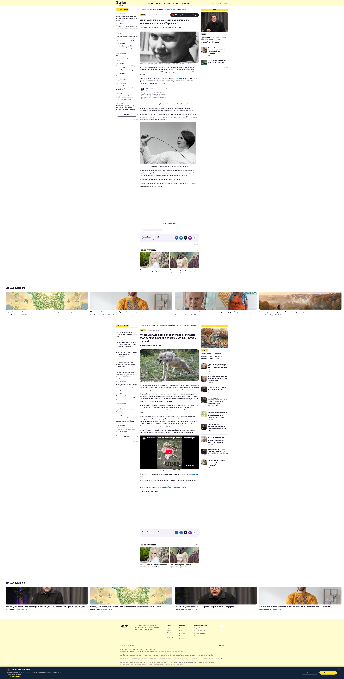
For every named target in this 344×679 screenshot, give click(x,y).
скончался (155, 183)
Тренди (158, 3)
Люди (151, 3)
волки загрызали (192, 474)
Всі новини (127, 114)
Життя (146, 9)
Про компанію (183, 636)
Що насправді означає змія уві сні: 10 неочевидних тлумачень (217, 62)
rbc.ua (225, 3)
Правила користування (201, 630)
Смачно (176, 3)
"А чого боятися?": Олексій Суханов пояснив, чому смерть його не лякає (125, 364)
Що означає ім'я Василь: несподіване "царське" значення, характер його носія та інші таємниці (126, 312)
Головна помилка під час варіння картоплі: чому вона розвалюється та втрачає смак (127, 28)
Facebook (178, 78)
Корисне (167, 3)
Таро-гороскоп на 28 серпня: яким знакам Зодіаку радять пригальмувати (126, 354)
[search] (213, 3)
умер (157, 179)
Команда (182, 633)
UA (216, 3)
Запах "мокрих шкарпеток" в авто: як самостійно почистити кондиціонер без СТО (126, 78)
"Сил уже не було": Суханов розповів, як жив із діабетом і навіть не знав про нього (125, 98)
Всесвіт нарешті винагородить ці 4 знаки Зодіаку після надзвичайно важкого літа (126, 18)
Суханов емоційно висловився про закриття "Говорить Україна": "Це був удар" (213, 40)
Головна (142, 9)
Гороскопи (185, 3)
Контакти (182, 630)
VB (190, 237)
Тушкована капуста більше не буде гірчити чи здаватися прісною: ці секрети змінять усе (126, 108)
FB (176, 237)
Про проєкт (182, 628)
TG (181, 237)
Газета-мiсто (186, 390)
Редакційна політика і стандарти (204, 628)
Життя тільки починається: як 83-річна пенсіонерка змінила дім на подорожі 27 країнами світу (211, 312)
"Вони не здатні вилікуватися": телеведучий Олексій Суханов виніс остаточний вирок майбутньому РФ (125, 375)
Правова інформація (200, 633)
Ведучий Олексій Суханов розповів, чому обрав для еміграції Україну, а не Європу (125, 420)
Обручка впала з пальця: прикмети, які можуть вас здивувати (124, 58)
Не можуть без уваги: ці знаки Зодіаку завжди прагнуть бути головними (125, 88)
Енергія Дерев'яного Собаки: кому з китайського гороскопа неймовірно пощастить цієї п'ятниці (43, 312)
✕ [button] (339, 669)
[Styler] (121, 3)
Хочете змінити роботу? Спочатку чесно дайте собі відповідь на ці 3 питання (126, 48)
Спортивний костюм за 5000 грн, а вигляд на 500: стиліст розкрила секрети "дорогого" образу (126, 68)
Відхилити (310, 672)
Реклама (182, 638)
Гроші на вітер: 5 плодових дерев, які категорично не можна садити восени (126, 334)
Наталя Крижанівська (96, 314)
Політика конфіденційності (202, 636)
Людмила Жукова (10, 314)
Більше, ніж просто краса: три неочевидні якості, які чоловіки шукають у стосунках (216, 50)
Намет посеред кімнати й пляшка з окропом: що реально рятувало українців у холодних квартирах (126, 38)
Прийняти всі (328, 672)
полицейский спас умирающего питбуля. (173, 487)
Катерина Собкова (180, 609)
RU (220, 3)
